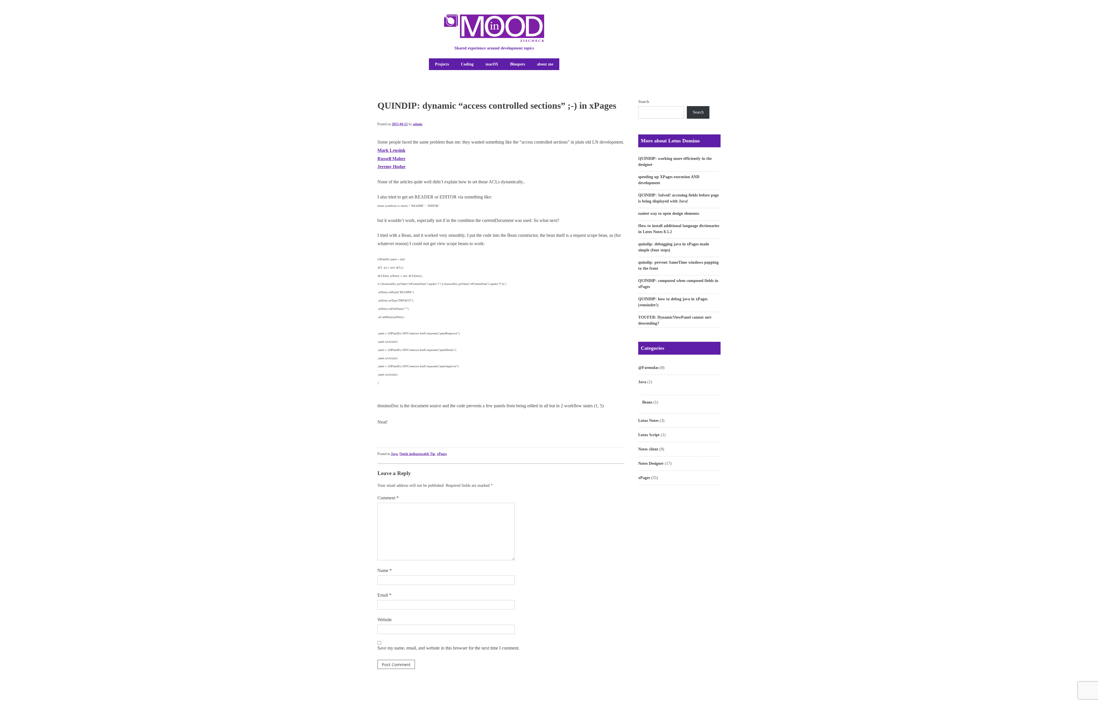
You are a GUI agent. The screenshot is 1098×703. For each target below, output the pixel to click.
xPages (442, 454)
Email (384, 595)
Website (384, 619)
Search (643, 102)
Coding (467, 64)
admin (417, 124)
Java (394, 454)
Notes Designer (651, 463)
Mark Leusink (391, 150)
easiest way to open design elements (668, 213)
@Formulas (648, 368)
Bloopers (517, 64)
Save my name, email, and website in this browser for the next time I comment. (448, 648)
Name (384, 570)
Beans (647, 402)
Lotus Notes (648, 420)
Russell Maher (391, 158)
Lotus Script (649, 435)
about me (545, 64)
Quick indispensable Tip (417, 454)
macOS (492, 64)
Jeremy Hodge (391, 166)
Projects (442, 64)
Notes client (648, 449)
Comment (388, 497)
